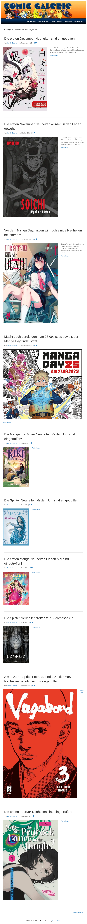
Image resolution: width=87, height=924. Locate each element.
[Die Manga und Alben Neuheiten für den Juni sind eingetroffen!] (16, 467)
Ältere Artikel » (78, 912)
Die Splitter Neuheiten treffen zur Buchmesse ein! (39, 618)
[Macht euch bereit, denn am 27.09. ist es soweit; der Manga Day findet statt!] (42, 384)
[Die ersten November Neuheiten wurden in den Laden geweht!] (30, 177)
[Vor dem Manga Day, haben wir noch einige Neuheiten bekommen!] (30, 283)
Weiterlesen (54, 55)
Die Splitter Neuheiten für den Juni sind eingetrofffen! (41, 500)
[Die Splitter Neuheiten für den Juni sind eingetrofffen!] (16, 527)
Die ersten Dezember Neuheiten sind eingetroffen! (40, 38)
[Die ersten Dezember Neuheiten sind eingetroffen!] (25, 78)
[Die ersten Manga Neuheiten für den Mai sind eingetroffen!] (16, 588)
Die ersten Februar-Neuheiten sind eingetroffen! (38, 811)
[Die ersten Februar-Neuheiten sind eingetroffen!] (30, 860)
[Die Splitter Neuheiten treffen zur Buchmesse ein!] (16, 644)
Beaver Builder (56, 921)
